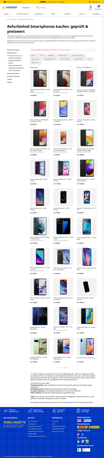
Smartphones (39, 14)
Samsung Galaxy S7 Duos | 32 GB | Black (63, 238)
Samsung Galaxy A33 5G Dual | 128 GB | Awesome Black (86, 150)
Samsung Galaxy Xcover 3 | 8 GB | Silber (87, 238)
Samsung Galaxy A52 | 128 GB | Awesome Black (86, 180)
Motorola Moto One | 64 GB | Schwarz (85, 298)
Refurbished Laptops (13, 50)
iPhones (10, 63)
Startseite (13, 19)
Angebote (51, 55)
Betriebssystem (78, 59)
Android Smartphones (14, 58)
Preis (41, 55)
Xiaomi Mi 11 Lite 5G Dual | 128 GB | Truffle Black (62, 269)
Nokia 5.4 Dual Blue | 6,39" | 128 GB (63, 328)
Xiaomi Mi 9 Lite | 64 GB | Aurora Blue (86, 269)
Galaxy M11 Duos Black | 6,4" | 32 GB (86, 209)
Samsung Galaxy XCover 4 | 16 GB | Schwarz (40, 269)
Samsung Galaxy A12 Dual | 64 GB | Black (40, 91)
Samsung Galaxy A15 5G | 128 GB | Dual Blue (63, 120)
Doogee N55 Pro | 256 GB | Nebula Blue (38, 328)
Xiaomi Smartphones (14, 70)
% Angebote (96, 14)
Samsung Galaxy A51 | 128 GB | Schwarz (63, 180)
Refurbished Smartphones (14, 56)
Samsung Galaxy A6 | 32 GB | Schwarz (38, 209)
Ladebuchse (34, 62)
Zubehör (81, 14)
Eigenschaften (63, 55)
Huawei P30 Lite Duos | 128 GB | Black (86, 328)
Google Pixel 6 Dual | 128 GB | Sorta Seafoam (39, 358)
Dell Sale (9, 82)
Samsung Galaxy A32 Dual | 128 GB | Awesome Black (63, 150)
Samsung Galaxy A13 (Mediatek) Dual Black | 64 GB (39, 120)
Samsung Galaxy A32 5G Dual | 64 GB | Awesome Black (40, 150)
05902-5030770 (96, 2)
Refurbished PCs (12, 53)
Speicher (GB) (35, 59)
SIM (89, 59)
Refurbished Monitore (13, 76)
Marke (33, 55)
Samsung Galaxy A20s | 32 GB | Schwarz (86, 120)
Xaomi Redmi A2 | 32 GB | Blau (86, 358)
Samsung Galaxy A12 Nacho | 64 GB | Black (63, 91)
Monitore (67, 14)
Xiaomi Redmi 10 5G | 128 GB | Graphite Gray (62, 358)
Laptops (6, 14)
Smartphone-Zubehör (14, 60)
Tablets (53, 14)
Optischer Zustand (77, 55)
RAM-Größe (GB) (64, 59)
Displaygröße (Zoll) (49, 59)
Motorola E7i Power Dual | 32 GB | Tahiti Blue (63, 298)
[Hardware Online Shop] (9, 7)
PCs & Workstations (22, 14)
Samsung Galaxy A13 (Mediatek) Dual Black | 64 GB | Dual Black (86, 90)
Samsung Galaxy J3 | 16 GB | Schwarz (62, 209)
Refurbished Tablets (13, 73)
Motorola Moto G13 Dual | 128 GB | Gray (40, 298)
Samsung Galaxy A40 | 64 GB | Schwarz (39, 180)
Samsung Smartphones (15, 65)
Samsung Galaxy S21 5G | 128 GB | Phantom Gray (39, 238)
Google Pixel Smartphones (16, 68)
